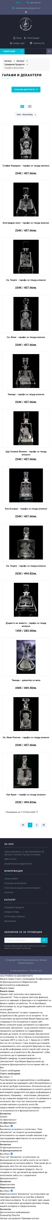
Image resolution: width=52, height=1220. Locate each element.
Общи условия (11, 878)
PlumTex (16, 1215)
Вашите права (7, 979)
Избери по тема (11, 912)
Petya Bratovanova (30, 960)
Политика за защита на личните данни (22, 888)
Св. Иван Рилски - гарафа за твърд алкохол (26, 737)
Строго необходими (25, 979)
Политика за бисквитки (15, 883)
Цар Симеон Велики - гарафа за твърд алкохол (26, 453)
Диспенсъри (10, 921)
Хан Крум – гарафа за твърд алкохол (26, 794)
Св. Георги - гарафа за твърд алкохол (26, 280)
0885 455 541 (10, 859)
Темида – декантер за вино (26, 680)
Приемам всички (30, 1218)
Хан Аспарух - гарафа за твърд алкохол (26, 508)
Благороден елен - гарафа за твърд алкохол (26, 223)
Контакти (8, 892)
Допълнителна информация (14, 985)
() (37, 43)
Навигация (9, 51)
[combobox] (26, 114)
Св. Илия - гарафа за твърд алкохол (26, 337)
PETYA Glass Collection (14, 916)
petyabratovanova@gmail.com (18, 864)
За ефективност (44, 979)
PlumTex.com (36, 970)
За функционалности (11, 982)
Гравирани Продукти (14, 907)
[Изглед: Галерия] (22, 106)
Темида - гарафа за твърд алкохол (26, 394)
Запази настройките (10, 1218)
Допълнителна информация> (15, 1212)
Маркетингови (29, 982)
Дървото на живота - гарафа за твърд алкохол (26, 624)
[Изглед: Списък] (29, 106)
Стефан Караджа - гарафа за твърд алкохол (26, 165)
